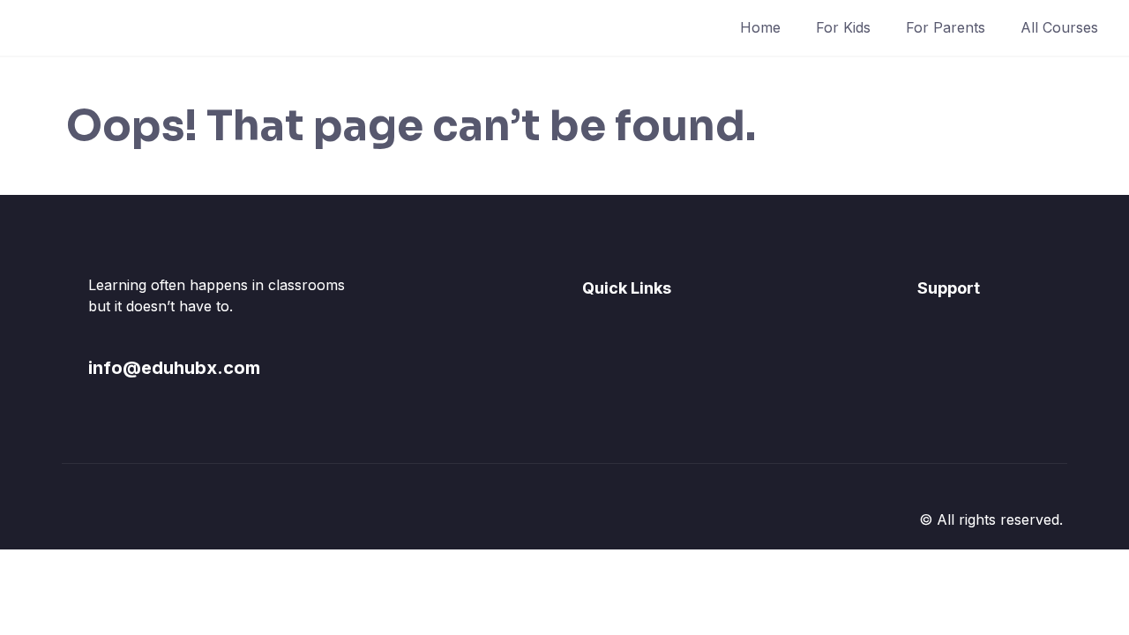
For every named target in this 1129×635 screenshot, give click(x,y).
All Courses (1059, 27)
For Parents (945, 27)
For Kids (843, 27)
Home (760, 27)
